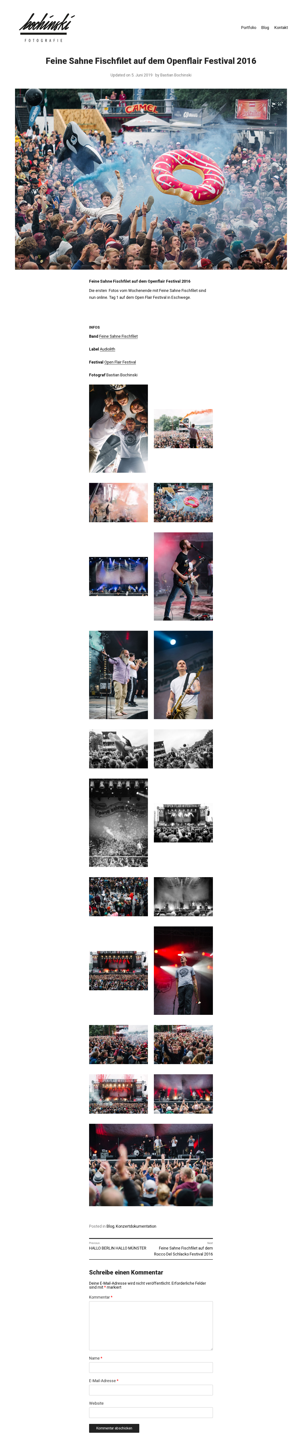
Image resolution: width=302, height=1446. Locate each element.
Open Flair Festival (120, 362)
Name (95, 1358)
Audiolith (107, 349)
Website (96, 1403)
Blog (265, 27)
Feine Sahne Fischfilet (118, 336)
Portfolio (248, 27)
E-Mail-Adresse (104, 1381)
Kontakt (281, 27)
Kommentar (101, 1297)
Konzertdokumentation (136, 1226)
